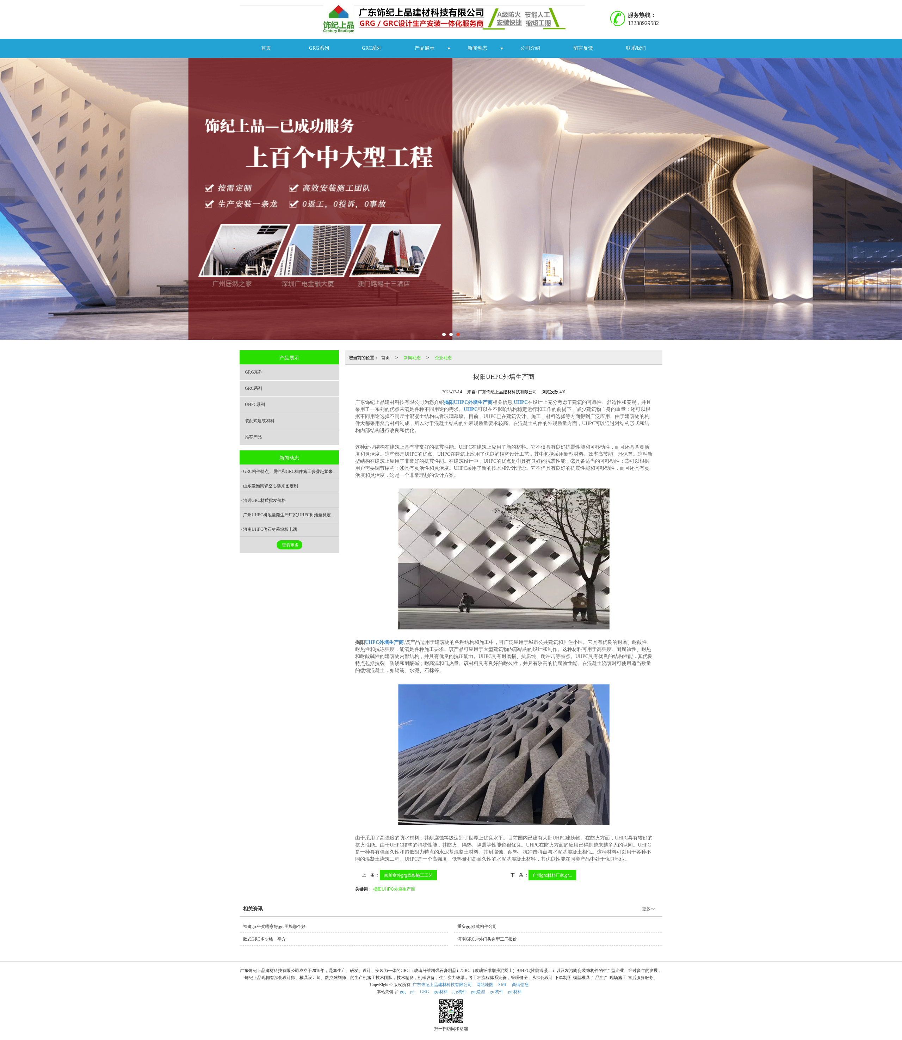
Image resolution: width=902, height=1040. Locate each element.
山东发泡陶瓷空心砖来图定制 (270, 486)
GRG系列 (319, 48)
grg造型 (478, 991)
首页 (266, 48)
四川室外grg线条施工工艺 (408, 875)
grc (412, 991)
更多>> (648, 908)
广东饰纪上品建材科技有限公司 (442, 984)
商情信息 (520, 984)
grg (403, 991)
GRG (424, 991)
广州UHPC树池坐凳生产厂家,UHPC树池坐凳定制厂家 (291, 514)
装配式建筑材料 (259, 420)
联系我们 (636, 48)
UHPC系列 (255, 404)
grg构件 (459, 991)
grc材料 (515, 991)
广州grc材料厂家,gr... (552, 875)
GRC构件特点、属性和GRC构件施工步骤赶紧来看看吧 (291, 471)
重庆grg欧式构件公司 (477, 926)
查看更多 (290, 545)
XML (502, 984)
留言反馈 (583, 48)
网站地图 (484, 984)
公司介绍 (530, 48)
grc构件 (496, 991)
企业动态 (443, 357)
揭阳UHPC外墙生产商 (394, 889)
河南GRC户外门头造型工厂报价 (487, 939)
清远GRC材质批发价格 (264, 500)
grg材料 (441, 991)
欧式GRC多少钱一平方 (264, 939)
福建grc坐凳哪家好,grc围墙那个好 (274, 926)
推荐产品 (253, 437)
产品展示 (424, 48)
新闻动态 (477, 48)
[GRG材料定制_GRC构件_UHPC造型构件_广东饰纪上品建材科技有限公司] (415, 19)
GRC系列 (372, 48)
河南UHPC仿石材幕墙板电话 (270, 529)
